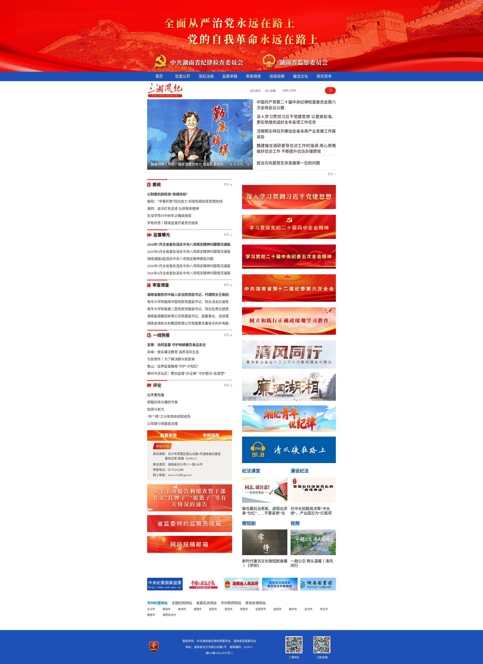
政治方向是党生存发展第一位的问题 (288, 163)
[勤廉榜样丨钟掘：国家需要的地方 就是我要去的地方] (200, 134)
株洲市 (182, 609)
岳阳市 (228, 609)
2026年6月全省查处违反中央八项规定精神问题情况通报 (188, 252)
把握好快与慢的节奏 (162, 402)
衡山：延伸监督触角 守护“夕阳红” (173, 366)
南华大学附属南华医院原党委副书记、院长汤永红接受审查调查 (194, 302)
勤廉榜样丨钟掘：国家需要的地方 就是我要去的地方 (190, 164)
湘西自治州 (169, 614)
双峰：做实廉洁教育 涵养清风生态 (173, 352)
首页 (159, 76)
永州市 (308, 609)
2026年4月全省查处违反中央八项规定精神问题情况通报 (188, 273)
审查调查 (253, 76)
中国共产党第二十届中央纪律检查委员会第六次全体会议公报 (296, 105)
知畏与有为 (155, 409)
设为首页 (255, 90)
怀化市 (324, 609)
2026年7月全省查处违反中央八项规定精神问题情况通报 (188, 244)
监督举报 (229, 76)
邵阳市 (213, 609)
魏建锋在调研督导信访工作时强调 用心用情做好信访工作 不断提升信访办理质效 (296, 148)
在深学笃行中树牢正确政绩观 (169, 216)
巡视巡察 (277, 76)
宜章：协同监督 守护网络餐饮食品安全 (176, 345)
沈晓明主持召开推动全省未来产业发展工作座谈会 (296, 134)
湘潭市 (198, 609)
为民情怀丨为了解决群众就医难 (171, 359)
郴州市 (293, 609)
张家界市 (260, 609)
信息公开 (182, 76)
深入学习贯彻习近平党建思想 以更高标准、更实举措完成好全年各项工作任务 (296, 119)
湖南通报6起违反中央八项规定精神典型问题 (180, 259)
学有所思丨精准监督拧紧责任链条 (172, 223)
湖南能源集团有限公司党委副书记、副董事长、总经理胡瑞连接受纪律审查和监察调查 (211, 316)
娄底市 (151, 614)
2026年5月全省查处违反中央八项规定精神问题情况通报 (188, 266)
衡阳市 (167, 609)
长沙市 (151, 609)
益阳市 (277, 609)
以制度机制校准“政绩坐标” (167, 194)
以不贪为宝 (155, 395)
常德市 (244, 609)
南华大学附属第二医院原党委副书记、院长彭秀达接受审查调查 (194, 309)
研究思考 (324, 76)
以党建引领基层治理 (162, 424)
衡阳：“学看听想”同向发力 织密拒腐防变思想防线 (184, 201)
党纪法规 (206, 76)
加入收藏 (270, 90)
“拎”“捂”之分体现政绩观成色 (169, 417)
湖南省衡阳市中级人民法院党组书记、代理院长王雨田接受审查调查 (198, 295)
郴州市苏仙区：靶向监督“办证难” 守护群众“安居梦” (186, 373)
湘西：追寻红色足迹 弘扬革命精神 (173, 209)
